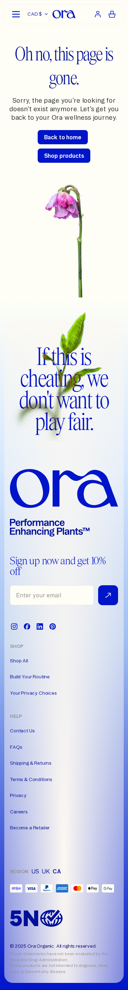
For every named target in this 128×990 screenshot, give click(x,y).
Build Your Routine (30, 676)
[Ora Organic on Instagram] (14, 626)
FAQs (16, 746)
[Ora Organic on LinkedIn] (40, 626)
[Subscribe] (108, 595)
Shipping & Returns (31, 762)
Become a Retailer (30, 827)
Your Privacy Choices (33, 692)
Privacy (18, 795)
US (35, 871)
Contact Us (22, 730)
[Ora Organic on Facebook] (27, 626)
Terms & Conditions (31, 779)
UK (46, 871)
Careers (19, 811)
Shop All (19, 660)
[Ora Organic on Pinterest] (52, 626)
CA (57, 871)
